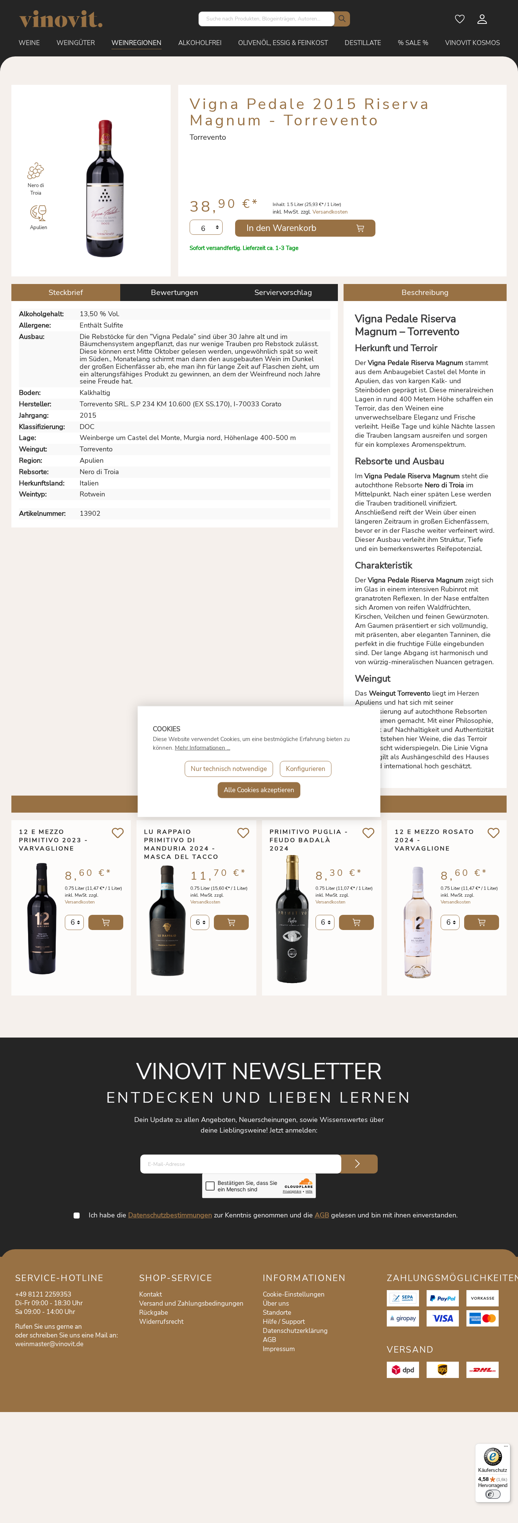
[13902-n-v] (105, 184)
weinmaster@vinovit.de (49, 1344)
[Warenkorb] (499, 21)
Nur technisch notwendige (229, 769)
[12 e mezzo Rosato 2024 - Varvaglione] (418, 919)
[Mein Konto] (482, 21)
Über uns (276, 1303)
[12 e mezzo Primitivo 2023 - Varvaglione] (42, 919)
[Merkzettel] (460, 21)
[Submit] (357, 1164)
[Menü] (505, 1448)
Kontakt (150, 1294)
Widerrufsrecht (161, 1321)
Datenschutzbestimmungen (170, 1215)
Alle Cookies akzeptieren (259, 790)
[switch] (493, 1494)
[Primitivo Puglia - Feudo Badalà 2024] (293, 919)
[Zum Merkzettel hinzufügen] (117, 833)
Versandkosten (330, 211)
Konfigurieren (305, 769)
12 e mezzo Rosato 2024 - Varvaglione (434, 840)
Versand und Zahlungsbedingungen (191, 1303)
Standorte (277, 1312)
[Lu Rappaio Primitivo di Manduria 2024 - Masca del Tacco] (167, 919)
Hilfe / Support (284, 1321)
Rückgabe (153, 1312)
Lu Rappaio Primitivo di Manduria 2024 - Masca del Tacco (181, 840)
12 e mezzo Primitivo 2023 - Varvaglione (53, 840)
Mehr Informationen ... (202, 748)
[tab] (65, 292)
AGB (322, 1215)
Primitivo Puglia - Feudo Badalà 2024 (309, 840)
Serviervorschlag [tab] (283, 292)
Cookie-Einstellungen (294, 1294)
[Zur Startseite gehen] (60, 18)
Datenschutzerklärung (295, 1330)
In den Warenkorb (281, 228)
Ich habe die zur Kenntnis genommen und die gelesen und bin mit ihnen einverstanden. (273, 1215)
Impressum (279, 1349)
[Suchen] (340, 19)
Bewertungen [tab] (174, 292)
